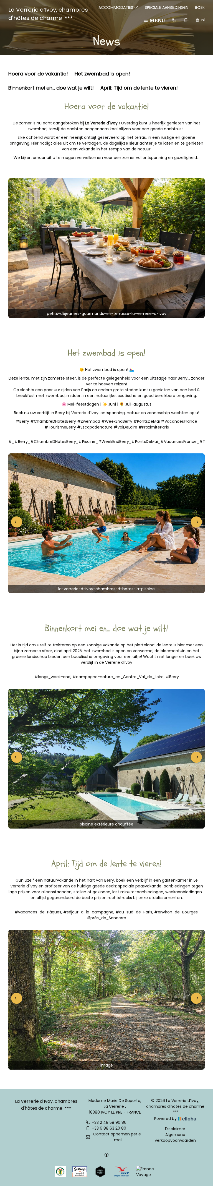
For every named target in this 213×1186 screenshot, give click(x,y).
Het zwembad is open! (102, 73)
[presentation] (16, 521)
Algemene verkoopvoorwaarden (175, 1137)
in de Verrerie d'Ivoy (113, 662)
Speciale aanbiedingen (166, 7)
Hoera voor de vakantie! (38, 73)
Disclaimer (175, 1129)
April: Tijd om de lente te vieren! (139, 87)
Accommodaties (115, 7)
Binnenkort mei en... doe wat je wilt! (51, 87)
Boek (200, 7)
